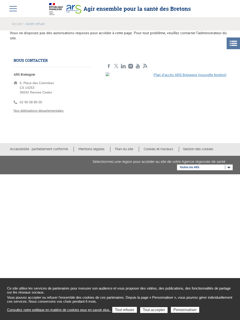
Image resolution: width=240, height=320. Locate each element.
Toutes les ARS (189, 167)
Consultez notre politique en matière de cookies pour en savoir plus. (59, 310)
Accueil (17, 24)
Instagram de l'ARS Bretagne (131, 66)
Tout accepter (154, 310)
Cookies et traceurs (158, 149)
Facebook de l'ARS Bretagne (109, 66)
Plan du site (124, 149)
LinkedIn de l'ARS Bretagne (123, 66)
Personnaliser (185, 310)
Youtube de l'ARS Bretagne (138, 66)
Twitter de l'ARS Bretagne (116, 66)
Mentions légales (92, 149)
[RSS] (145, 66)
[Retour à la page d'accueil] (73, 8)
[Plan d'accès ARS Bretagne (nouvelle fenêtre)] (166, 101)
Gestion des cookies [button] (198, 149)
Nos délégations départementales (39, 110)
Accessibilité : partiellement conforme (39, 149)
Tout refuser (124, 310)
